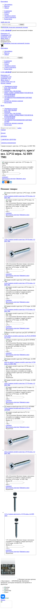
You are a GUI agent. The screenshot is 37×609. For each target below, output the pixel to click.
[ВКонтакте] (3, 182)
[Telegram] (11, 182)
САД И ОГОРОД (9, 96)
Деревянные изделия (10, 86)
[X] (8, 182)
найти (19, 128)
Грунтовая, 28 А (6, 36)
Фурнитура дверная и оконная (13, 101)
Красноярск (4, 1)
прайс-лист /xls (5, 22)
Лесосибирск (8, 4)
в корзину (5, 177)
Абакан (6, 8)
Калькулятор (8, 19)
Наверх (3, 600)
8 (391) (6, 30)
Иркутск (7, 6)
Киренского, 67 (5, 33)
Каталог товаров (6, 83)
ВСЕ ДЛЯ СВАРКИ (10, 88)
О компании (8, 11)
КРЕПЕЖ (7, 89)
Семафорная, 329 (6, 35)
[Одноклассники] (6, 182)
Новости (7, 12)
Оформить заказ (21, 178)
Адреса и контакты (10, 17)
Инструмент (8, 102)
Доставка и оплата (10, 15)
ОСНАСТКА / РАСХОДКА (12, 91)
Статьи (6, 14)
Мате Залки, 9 (5, 38)
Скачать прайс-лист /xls (8, 81)
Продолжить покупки (9, 178)
